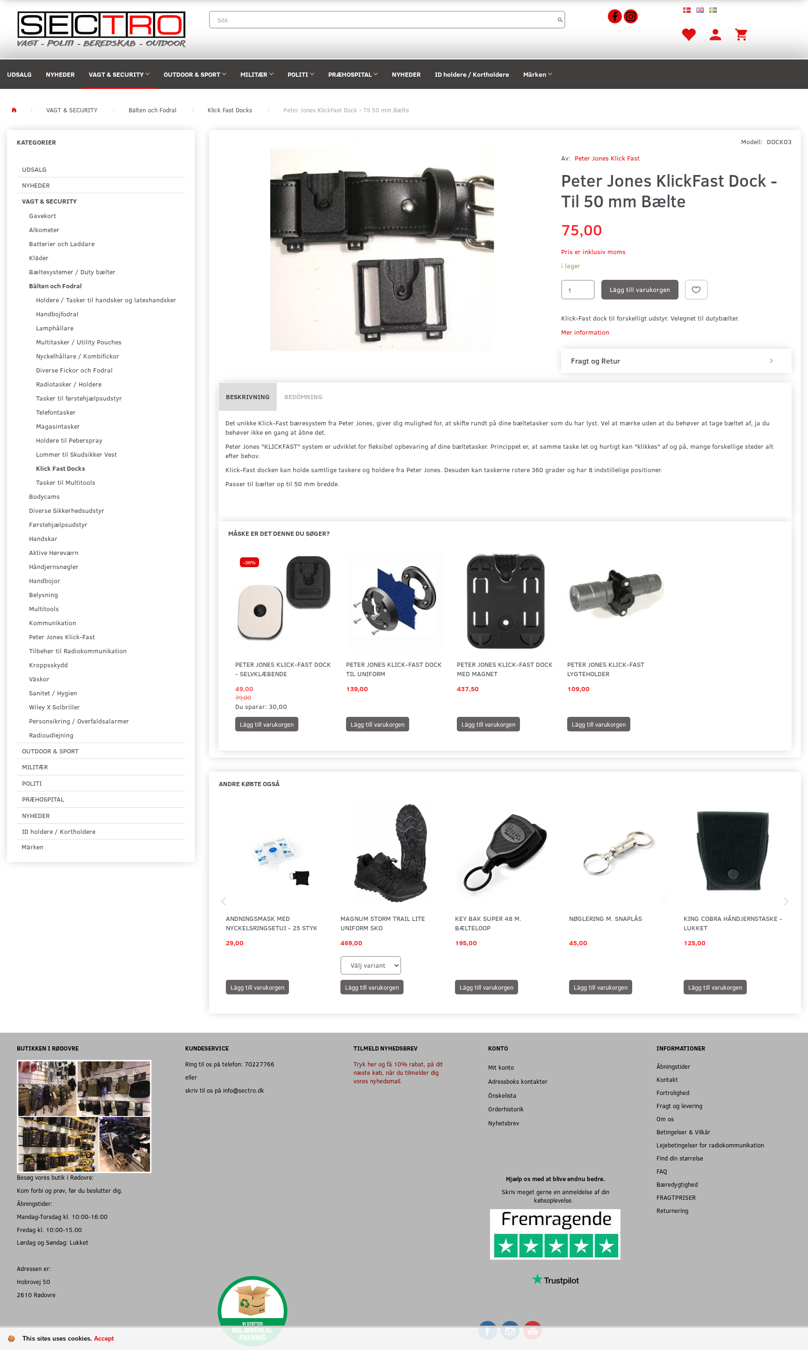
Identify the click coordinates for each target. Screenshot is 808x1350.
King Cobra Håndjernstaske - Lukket (733, 923)
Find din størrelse (679, 1158)
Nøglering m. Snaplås (605, 918)
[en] (700, 9)
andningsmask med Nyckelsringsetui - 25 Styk (271, 923)
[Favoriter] (688, 34)
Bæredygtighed (677, 1184)
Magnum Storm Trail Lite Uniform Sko (382, 923)
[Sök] (560, 19)
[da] (686, 9)
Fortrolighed (672, 1092)
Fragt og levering (679, 1105)
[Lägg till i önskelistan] (696, 289)
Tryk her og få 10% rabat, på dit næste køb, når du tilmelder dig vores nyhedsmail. (398, 1072)
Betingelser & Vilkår (683, 1132)
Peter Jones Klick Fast (607, 157)
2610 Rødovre (36, 1295)
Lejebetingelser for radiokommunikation (710, 1145)
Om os (665, 1119)
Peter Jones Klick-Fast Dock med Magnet (505, 669)
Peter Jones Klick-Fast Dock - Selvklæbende (283, 669)
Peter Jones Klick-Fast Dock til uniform (394, 669)
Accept (104, 1338)
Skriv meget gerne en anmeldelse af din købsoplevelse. (555, 1196)
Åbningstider (673, 1066)
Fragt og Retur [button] (595, 360)
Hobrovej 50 (33, 1281)
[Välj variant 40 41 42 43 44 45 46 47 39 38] (370, 965)
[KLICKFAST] (382, 249)
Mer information (585, 332)
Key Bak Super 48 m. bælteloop (488, 923)
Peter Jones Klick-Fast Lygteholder (605, 669)
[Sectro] (101, 28)
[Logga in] (715, 34)
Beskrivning (248, 396)
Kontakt (667, 1079)
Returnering (672, 1210)
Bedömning (303, 396)
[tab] (676, 360)
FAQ (661, 1171)
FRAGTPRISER (676, 1197)
